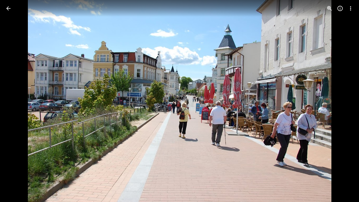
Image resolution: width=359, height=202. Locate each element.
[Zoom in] (329, 8)
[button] (14, 101)
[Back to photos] (8, 8)
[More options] (350, 8)
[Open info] (340, 8)
